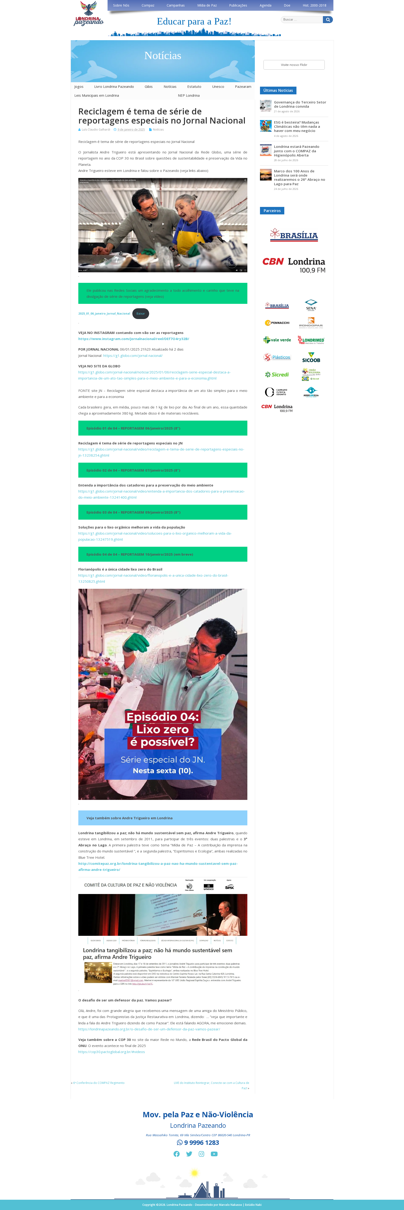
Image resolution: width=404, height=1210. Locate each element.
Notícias (170, 86)
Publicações (238, 5)
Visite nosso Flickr (294, 65)
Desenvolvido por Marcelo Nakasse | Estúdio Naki (228, 1205)
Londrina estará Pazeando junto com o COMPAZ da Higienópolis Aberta (296, 150)
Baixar (141, 314)
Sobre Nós (121, 5)
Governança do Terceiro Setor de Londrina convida (300, 104)
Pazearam (243, 86)
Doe (287, 5)
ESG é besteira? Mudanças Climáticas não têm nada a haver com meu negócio (297, 126)
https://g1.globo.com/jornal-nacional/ (133, 355)
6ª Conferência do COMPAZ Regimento (99, 1083)
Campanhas (176, 5)
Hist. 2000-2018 (314, 5)
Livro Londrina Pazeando (114, 86)
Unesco (218, 86)
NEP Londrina (189, 95)
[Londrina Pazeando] (89, 25)
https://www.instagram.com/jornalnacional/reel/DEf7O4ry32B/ (133, 338)
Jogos (78, 86)
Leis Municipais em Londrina (96, 95)
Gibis (149, 86)
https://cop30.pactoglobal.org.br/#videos (111, 1051)
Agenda (265, 5)
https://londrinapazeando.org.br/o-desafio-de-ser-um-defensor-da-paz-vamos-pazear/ (149, 1029)
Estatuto (194, 86)
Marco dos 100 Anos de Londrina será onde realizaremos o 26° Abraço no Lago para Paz (299, 177)
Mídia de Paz (207, 5)
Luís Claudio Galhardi (96, 129)
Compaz (148, 5)
